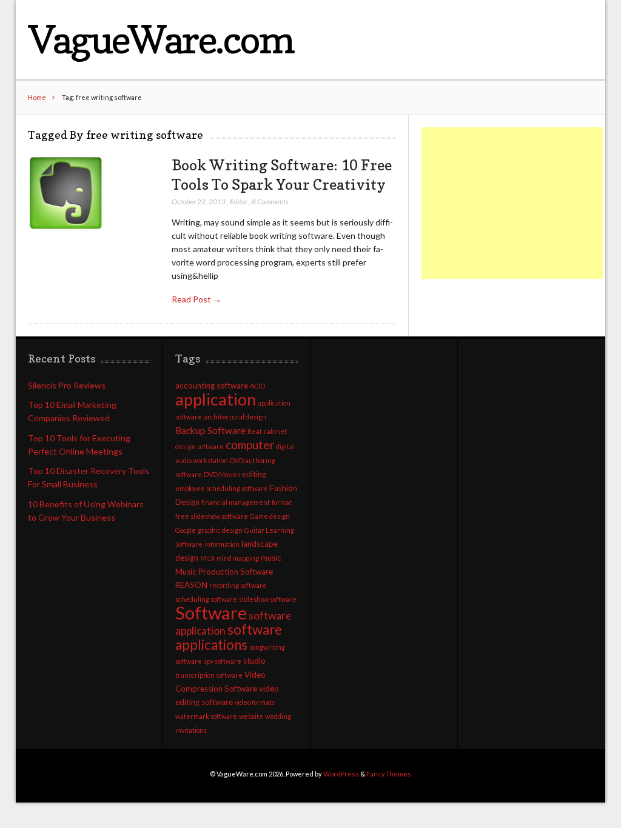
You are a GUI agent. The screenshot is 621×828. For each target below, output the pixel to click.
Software (211, 612)
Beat (254, 431)
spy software (222, 661)
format (282, 502)
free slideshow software (211, 516)
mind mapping (238, 558)
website (251, 716)
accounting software (211, 385)
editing (254, 474)
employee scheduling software (221, 488)
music (271, 558)
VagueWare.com (160, 39)
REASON (191, 585)
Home (37, 97)
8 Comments (270, 201)
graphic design (220, 530)
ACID (257, 386)
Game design (270, 516)
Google (185, 530)
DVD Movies (222, 474)
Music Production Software (224, 571)
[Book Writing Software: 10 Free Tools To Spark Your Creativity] (66, 193)
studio (254, 661)
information (222, 544)
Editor (238, 201)
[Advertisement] (512, 203)
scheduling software (206, 599)
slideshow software (268, 599)
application (215, 399)
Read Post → (196, 299)
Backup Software (210, 430)
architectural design (235, 417)
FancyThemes (388, 774)
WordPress (341, 774)
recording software (238, 585)
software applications (228, 637)
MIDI (207, 558)
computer (250, 445)
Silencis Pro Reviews (67, 385)
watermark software (206, 716)
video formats (255, 702)
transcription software (209, 675)
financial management (235, 502)
